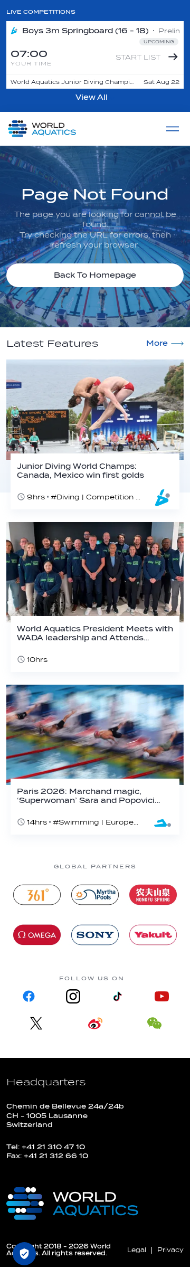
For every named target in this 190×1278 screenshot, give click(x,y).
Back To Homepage (95, 275)
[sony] (95, 935)
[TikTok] (117, 996)
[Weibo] (95, 1023)
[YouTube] (161, 996)
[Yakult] (153, 935)
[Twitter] (35, 1023)
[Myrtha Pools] (95, 895)
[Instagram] (73, 996)
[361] (37, 895)
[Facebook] (28, 996)
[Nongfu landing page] (153, 895)
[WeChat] (154, 1023)
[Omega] (37, 935)
